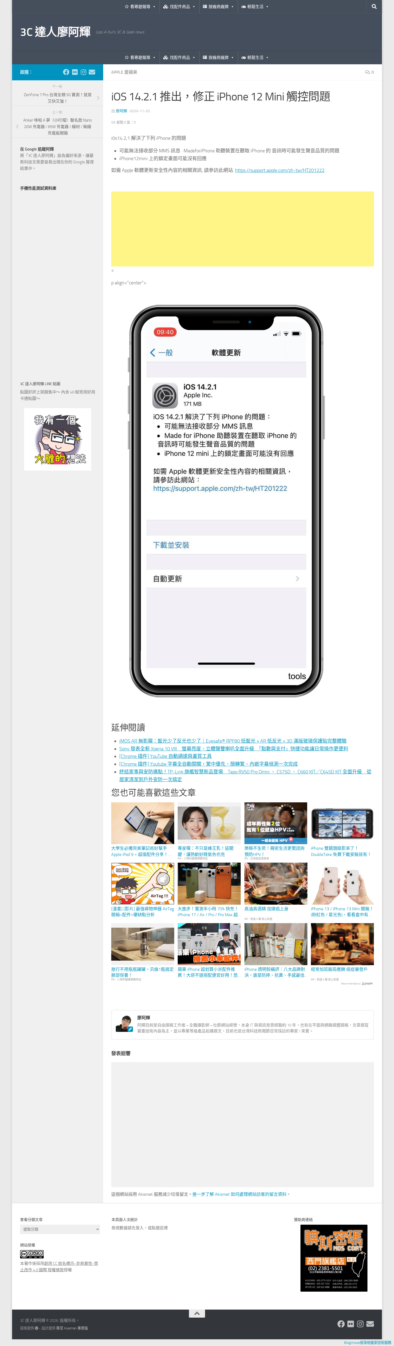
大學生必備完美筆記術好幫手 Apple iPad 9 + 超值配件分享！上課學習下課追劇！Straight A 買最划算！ (142, 852)
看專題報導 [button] (140, 6)
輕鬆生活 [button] (255, 6)
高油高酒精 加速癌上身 (266, 908)
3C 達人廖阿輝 (55, 32)
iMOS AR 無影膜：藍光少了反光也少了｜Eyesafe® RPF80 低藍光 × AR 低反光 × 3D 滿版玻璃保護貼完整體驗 (233, 741)
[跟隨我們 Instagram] (83, 72)
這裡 (164, 1227)
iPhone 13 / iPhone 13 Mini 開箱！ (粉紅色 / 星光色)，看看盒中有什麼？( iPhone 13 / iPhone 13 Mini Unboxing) (342, 912)
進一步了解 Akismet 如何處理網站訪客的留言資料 (239, 1194)
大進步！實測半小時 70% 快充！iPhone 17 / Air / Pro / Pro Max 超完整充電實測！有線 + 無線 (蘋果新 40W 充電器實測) (209, 912)
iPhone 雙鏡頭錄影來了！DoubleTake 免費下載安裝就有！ (341, 851)
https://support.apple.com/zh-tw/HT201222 (280, 170)
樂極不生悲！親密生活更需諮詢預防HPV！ (274, 851)
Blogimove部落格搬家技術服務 (367, 1343)
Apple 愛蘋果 (124, 72)
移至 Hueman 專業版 (72, 1328)
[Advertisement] (242, 228)
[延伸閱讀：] (226, 714)
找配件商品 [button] (180, 6)
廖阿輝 (121, 111)
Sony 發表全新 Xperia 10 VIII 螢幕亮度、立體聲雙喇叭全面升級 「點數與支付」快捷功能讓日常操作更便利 (233, 749)
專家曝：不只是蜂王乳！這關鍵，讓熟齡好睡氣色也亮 (205, 851)
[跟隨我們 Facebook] (66, 72)
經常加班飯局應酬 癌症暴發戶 (339, 969)
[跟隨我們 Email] (92, 72)
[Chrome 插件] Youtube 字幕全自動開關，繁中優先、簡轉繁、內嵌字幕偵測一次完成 (208, 764)
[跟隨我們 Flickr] (75, 72)
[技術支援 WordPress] (36, 1328)
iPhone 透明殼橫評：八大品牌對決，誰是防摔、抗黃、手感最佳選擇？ (274, 973)
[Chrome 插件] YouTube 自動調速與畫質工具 (165, 756)
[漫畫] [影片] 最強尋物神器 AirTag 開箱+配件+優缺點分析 (142, 911)
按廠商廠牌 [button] (219, 6)
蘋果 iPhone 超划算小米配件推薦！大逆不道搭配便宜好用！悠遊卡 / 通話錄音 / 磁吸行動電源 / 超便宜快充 (208, 973)
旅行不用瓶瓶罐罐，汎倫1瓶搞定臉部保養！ (142, 972)
